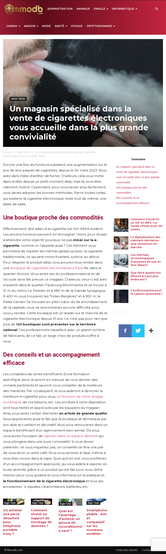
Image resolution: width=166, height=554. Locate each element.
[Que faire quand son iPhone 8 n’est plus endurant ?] (121, 278)
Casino (11, 26)
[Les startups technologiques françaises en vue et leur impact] (121, 260)
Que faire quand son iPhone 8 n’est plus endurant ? (146, 276)
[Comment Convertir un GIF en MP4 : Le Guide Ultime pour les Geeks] (121, 225)
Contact (146, 550)
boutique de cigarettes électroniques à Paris (46, 268)
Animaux (83, 8)
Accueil (7, 152)
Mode (46, 26)
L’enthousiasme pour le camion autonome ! (146, 292)
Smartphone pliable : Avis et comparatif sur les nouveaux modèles (96, 522)
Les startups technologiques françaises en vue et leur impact (146, 260)
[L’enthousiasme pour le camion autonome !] (121, 296)
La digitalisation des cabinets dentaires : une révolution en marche (145, 242)
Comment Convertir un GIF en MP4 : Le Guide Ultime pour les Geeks (147, 224)
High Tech (18, 98)
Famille (99, 8)
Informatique (123, 8)
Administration (60, 8)
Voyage (77, 26)
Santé (59, 26)
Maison (29, 26)
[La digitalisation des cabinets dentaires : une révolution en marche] (121, 243)
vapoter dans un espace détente (71, 436)
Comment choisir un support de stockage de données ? (41, 518)
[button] (156, 9)
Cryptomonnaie (99, 26)
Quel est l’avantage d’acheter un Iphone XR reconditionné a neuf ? (70, 521)
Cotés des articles (127, 550)
